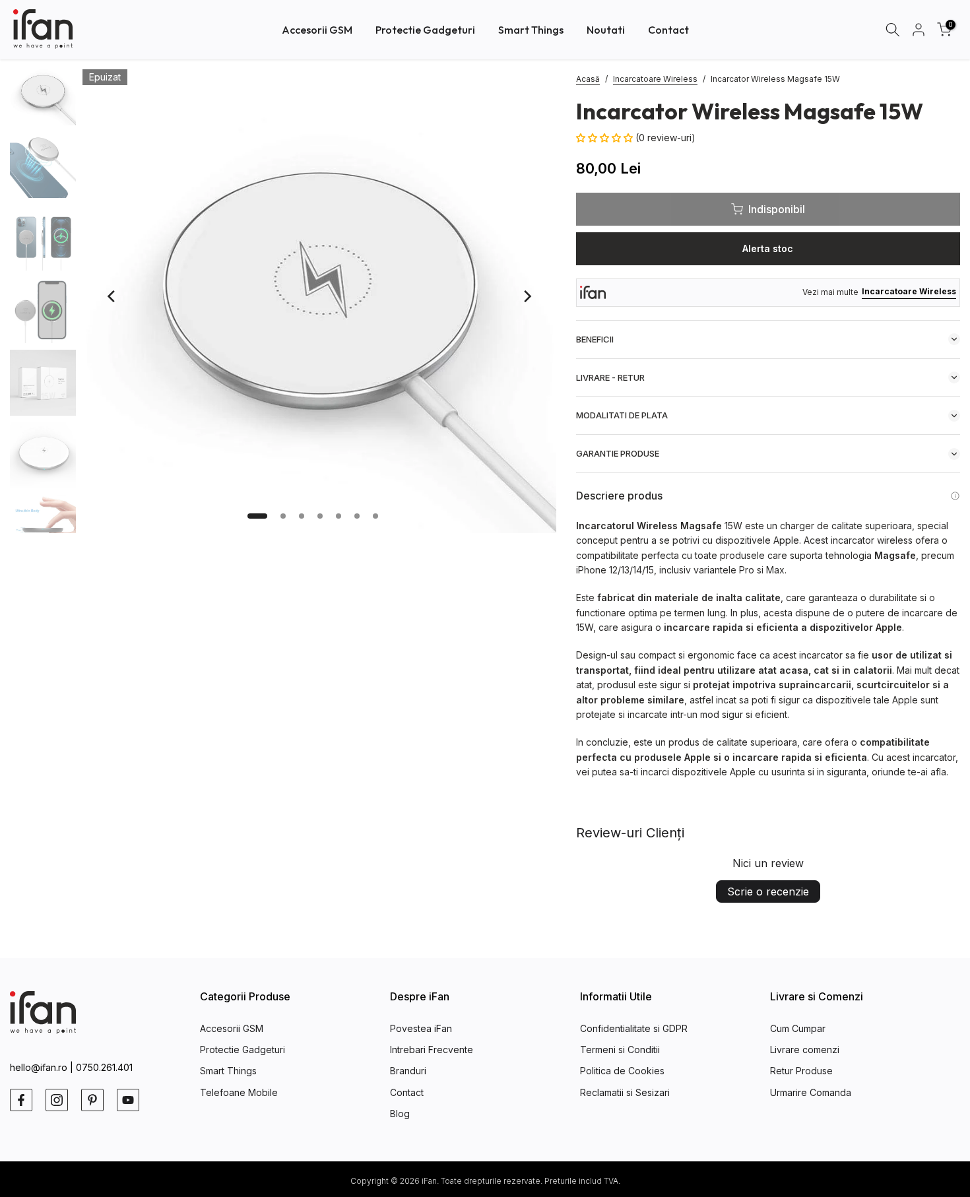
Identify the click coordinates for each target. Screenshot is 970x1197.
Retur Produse (801, 1070)
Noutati (606, 29)
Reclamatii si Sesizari (625, 1092)
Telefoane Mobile (239, 1092)
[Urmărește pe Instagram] (57, 1100)
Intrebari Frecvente (431, 1049)
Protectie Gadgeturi (425, 29)
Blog (400, 1113)
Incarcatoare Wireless (655, 79)
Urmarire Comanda (810, 1092)
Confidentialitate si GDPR (634, 1028)
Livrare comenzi (804, 1049)
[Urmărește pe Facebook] (21, 1100)
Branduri (408, 1070)
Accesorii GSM (317, 29)
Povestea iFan (421, 1028)
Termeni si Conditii (620, 1049)
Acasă (588, 79)
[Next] (526, 296)
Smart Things (531, 29)
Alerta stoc (767, 248)
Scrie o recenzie (768, 891)
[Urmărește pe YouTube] (128, 1100)
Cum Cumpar (797, 1028)
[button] (605, 137)
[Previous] (112, 296)
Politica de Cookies (622, 1070)
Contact (668, 29)
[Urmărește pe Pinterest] (92, 1100)
